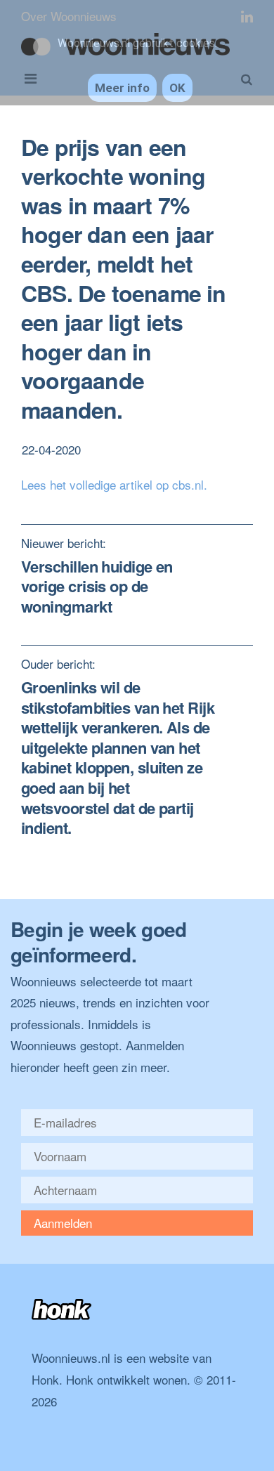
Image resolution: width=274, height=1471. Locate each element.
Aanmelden (63, 1222)
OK (177, 88)
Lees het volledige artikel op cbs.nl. (114, 484)
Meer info (122, 88)
